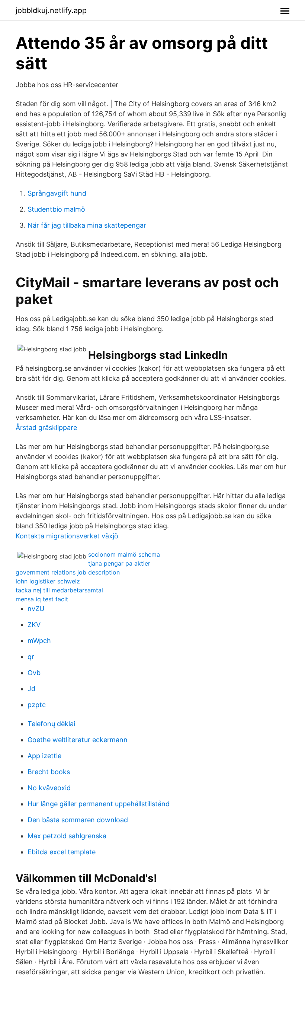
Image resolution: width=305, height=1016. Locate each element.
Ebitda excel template (62, 852)
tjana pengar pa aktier (119, 563)
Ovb (34, 673)
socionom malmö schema (124, 554)
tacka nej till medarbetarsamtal (59, 590)
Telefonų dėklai (51, 724)
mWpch (39, 641)
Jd (31, 689)
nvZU (36, 609)
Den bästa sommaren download (78, 820)
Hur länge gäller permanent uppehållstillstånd (99, 804)
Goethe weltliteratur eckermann (78, 740)
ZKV (34, 625)
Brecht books (49, 772)
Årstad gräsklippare (46, 427)
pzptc (37, 705)
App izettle (44, 756)
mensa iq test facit (42, 599)
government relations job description (68, 572)
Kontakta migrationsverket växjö (67, 536)
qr (31, 657)
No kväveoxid (49, 788)
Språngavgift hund (57, 193)
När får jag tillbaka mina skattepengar (87, 225)
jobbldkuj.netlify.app (51, 10)
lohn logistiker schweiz (48, 581)
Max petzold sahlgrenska (67, 836)
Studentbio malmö (56, 209)
